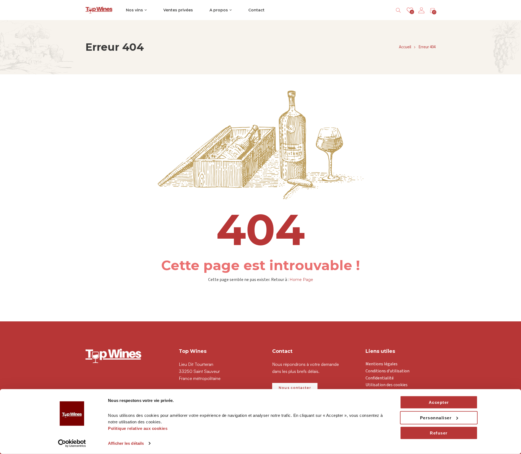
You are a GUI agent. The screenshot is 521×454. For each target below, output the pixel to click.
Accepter (439, 402)
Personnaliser (436, 417)
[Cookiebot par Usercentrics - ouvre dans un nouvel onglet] (72, 443)
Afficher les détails (126, 443)
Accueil (405, 47)
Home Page (301, 279)
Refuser (439, 433)
